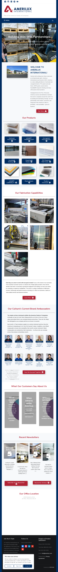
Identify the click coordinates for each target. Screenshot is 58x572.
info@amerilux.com (47, 553)
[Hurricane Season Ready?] (48, 452)
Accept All (27, 566)
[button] (6, 20)
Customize (9, 566)
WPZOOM (52, 567)
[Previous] (5, 42)
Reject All (18, 566)
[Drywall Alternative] (9, 451)
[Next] (52, 42)
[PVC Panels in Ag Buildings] (22, 453)
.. (35, 471)
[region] (18, 561)
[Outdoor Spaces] (35, 451)
